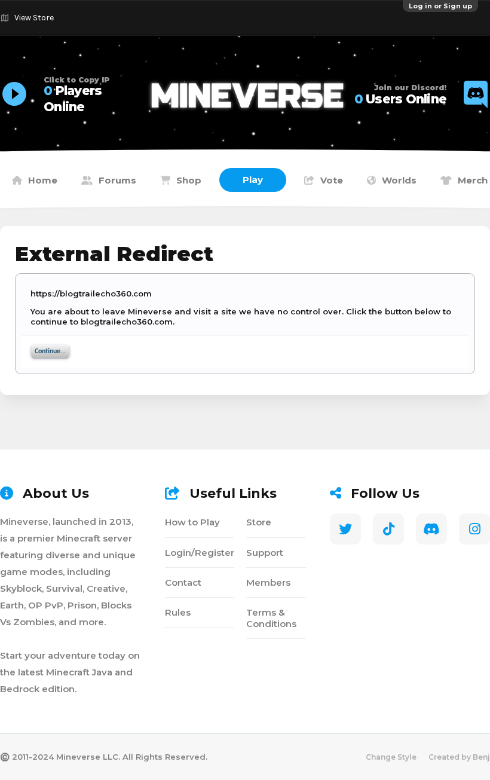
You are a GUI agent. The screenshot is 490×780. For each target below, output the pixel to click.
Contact (183, 582)
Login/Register (199, 552)
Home (42, 180)
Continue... (50, 351)
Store (258, 522)
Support (264, 552)
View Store (34, 18)
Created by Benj (459, 757)
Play (253, 179)
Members (268, 582)
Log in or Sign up (440, 6)
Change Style (391, 757)
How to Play (192, 522)
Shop (188, 180)
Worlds (399, 180)
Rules (178, 612)
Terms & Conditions (271, 618)
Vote (331, 180)
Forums (117, 180)
